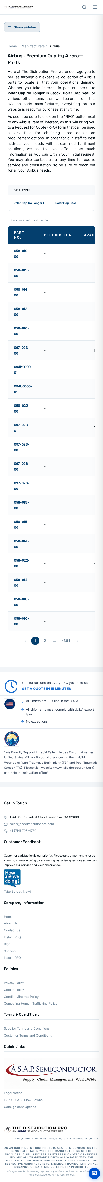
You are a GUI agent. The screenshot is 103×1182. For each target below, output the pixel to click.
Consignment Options (20, 1107)
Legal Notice (13, 1093)
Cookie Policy (14, 990)
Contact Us (12, 930)
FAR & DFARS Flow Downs (23, 1100)
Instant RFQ (12, 937)
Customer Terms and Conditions (28, 1035)
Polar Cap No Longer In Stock (31, 203)
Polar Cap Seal (65, 203)
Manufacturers (33, 46)
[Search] (84, 7)
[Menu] (95, 7)
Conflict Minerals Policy (21, 997)
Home (12, 46)
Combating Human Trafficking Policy (30, 1003)
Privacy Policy (14, 983)
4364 (66, 641)
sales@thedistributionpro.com (32, 824)
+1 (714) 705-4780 (23, 831)
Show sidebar (25, 27)
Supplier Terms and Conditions (27, 1028)
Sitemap (10, 951)
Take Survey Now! (17, 891)
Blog (7, 944)
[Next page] (77, 641)
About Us (11, 923)
